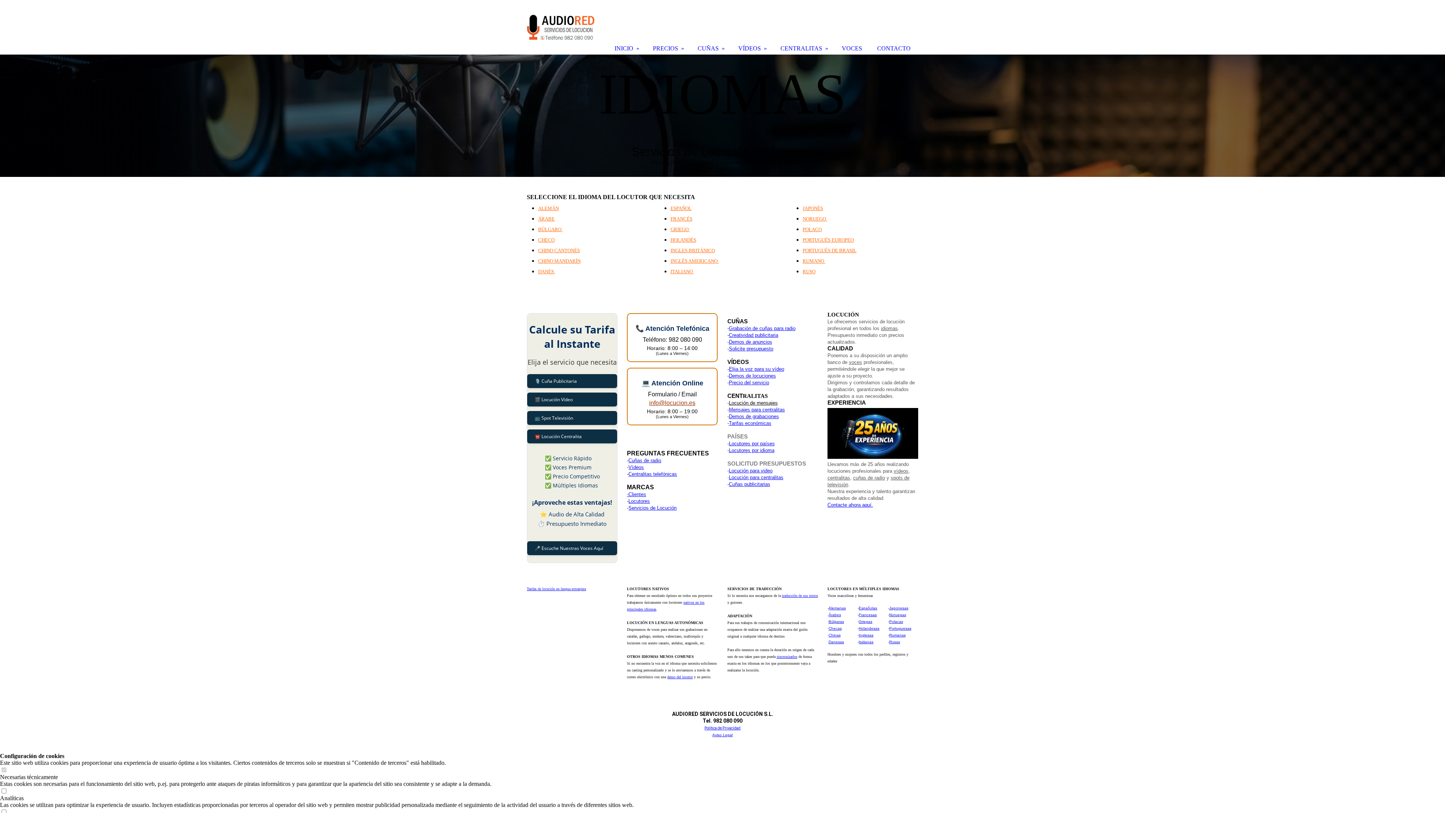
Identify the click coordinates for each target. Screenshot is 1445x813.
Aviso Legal (722, 735)
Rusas (894, 642)
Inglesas (866, 635)
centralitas (838, 478)
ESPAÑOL (681, 208)
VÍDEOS (749, 48)
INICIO (624, 48)
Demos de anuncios (750, 342)
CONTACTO (894, 48)
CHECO (546, 240)
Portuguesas (900, 628)
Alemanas (837, 608)
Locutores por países (752, 443)
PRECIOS (665, 48)
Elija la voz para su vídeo (756, 369)
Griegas (865, 622)
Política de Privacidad (722, 728)
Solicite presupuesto (751, 349)
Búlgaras (836, 622)
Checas (835, 628)
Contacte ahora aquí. (850, 505)
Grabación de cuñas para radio (762, 328)
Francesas (868, 615)
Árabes (835, 615)
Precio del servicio (749, 382)
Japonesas (898, 608)
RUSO (809, 271)
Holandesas (869, 628)
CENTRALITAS (801, 48)
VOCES (852, 48)
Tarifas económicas (750, 423)
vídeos (901, 471)
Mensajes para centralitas (757, 410)
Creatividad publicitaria (753, 335)
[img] (722, 116)
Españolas (868, 608)
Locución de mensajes (753, 403)
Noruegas (897, 615)
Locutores (639, 501)
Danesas (836, 642)
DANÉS (546, 271)
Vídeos (636, 467)
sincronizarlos (787, 657)
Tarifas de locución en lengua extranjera (556, 589)
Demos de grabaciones (754, 416)
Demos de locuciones (752, 376)
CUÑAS (708, 48)
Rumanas (897, 635)
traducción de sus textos (800, 596)
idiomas (889, 328)
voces (855, 362)
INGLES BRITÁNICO (693, 250)
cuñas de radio (869, 478)
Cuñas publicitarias (749, 484)
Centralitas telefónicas (652, 474)
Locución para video (751, 470)
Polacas (896, 622)
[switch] (4, 770)
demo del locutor (680, 677)
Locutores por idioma (751, 450)
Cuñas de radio (644, 460)
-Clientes (636, 494)
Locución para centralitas (756, 477)
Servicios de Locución (652, 508)
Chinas (835, 635)
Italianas (866, 642)
